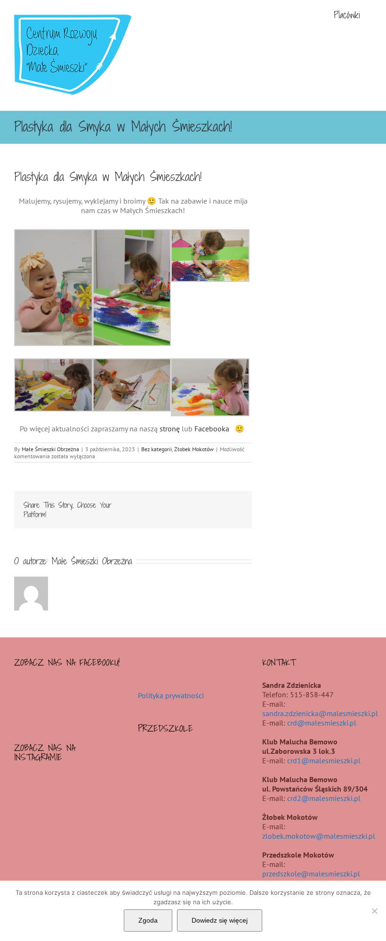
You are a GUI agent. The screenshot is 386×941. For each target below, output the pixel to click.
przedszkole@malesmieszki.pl (311, 873)
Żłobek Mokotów (194, 449)
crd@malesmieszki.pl (321, 722)
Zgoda (148, 920)
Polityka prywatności (171, 695)
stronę (170, 428)
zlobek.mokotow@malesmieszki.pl (318, 836)
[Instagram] (69, 782)
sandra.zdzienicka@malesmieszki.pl (320, 713)
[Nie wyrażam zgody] (374, 911)
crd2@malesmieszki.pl (324, 798)
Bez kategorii (156, 449)
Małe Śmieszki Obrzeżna (50, 449)
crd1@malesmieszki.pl (324, 760)
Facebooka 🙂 (220, 428)
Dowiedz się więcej (220, 920)
